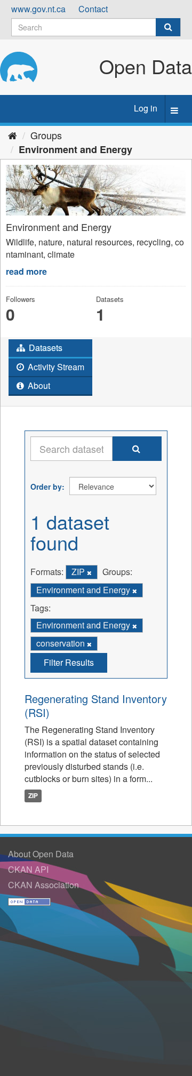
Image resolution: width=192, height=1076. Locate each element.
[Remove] (89, 572)
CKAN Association (43, 885)
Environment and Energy (75, 149)
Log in (145, 108)
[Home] (12, 135)
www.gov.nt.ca (38, 9)
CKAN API (28, 869)
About (38, 385)
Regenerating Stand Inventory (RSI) (96, 705)
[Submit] (168, 27)
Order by (46, 486)
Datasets (44, 347)
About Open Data (41, 854)
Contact (93, 9)
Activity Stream (55, 367)
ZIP (33, 795)
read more (26, 271)
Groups (46, 135)
